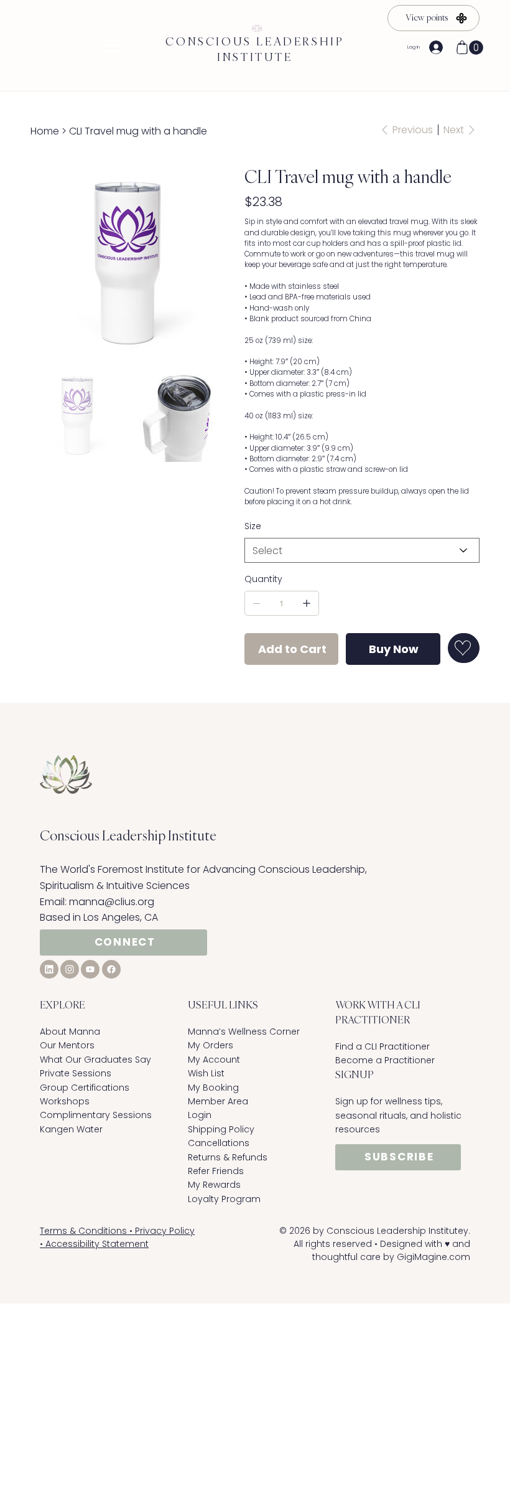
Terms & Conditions (83, 1231)
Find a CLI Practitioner (383, 1046)
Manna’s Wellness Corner (244, 1031)
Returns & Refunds (227, 1157)
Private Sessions (75, 1073)
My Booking (213, 1087)
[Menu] (111, 46)
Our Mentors (67, 1045)
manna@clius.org (111, 902)
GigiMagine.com (433, 1257)
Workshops (65, 1101)
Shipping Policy (221, 1129)
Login (199, 1115)
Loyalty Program (224, 1199)
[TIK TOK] (90, 969)
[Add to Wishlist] (464, 648)
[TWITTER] (49, 969)
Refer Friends (216, 1171)
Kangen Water (71, 1129)
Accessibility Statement (97, 1244)
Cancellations (218, 1143)
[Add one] (306, 603)
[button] (476, 47)
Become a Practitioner (385, 1060)
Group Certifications (84, 1087)
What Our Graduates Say (95, 1059)
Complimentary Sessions (96, 1115)
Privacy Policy (165, 1231)
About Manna (70, 1031)
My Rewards (214, 1184)
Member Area (218, 1101)
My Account (214, 1059)
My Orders (210, 1045)
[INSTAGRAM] (69, 969)
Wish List (206, 1073)
